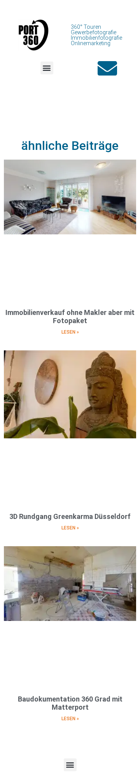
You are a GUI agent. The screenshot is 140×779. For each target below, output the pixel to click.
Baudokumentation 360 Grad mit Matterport (70, 703)
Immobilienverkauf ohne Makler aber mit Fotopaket (70, 316)
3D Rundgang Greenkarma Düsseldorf (70, 516)
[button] (46, 68)
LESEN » (70, 332)
